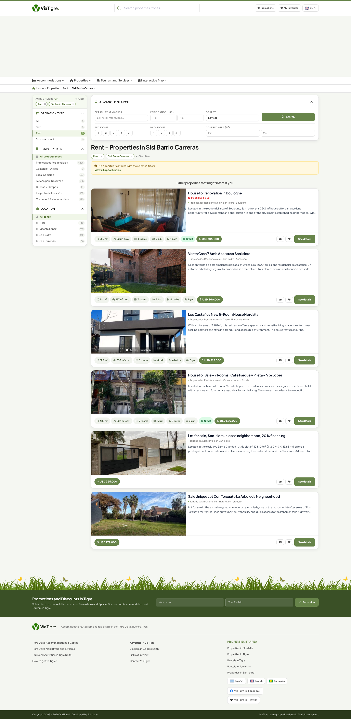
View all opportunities (107, 169)
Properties (81, 80)
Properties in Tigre (238, 654)
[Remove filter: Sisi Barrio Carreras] (73, 104)
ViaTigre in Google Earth (144, 648)
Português (279, 681)
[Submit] (119, 8)
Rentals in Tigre (236, 660)
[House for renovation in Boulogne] (138, 210)
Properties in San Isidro (241, 672)
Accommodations (49, 80)
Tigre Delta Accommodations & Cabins (55, 642)
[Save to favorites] (289, 239)
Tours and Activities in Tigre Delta (52, 654)
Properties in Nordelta (240, 648)
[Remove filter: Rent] (45, 104)
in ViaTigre (142, 642)
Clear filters (144, 156)
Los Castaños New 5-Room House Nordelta (223, 314)
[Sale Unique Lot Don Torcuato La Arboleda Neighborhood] (138, 514)
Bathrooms (157, 127)
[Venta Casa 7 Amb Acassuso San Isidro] (138, 271)
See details (305, 239)
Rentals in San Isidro (239, 666)
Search (290, 116)
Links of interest (139, 654)
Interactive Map (153, 80)
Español (239, 681)
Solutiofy (93, 714)
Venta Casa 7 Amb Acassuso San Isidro (219, 253)
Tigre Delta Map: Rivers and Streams (53, 648)
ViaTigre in (247, 690)
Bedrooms (101, 127)
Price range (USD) (161, 112)
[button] (59, 113)
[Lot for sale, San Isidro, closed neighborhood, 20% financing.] (138, 453)
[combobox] (157, 8)
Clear (81, 98)
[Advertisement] (175, 46)
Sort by (211, 112)
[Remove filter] (101, 156)
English (258, 681)
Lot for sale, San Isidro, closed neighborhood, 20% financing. (237, 435)
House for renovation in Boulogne (215, 193)
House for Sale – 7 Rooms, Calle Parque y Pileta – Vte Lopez (235, 375)
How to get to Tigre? (44, 661)
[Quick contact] (280, 239)
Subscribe (308, 602)
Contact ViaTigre (140, 661)
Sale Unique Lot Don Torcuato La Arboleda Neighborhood (234, 496)
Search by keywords (108, 112)
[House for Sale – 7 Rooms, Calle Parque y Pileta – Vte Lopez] (138, 392)
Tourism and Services (115, 80)
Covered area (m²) (218, 127)
